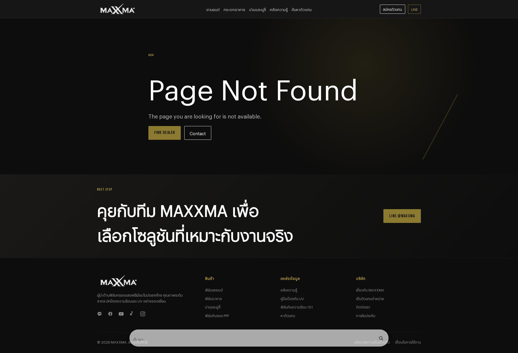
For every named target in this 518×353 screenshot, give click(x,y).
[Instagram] (143, 313)
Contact (198, 132)
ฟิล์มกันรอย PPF (217, 315)
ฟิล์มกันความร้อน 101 (297, 306)
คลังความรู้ (279, 9)
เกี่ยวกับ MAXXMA (370, 289)
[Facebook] (111, 313)
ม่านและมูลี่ (257, 9)
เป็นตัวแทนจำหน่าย (370, 298)
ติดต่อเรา (363, 306)
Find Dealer (164, 132)
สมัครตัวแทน (392, 9)
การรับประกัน (365, 315)
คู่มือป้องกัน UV (292, 298)
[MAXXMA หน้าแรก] (117, 9)
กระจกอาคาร (234, 9)
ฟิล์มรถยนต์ (214, 289)
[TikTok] (133, 313)
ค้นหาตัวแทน (302, 9)
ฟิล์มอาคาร (213, 298)
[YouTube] (122, 313)
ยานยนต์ (213, 9)
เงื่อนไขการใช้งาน (408, 341)
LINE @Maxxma (402, 216)
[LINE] (100, 313)
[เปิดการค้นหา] (381, 338)
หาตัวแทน (288, 315)
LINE (414, 9)
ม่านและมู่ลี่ (212, 306)
